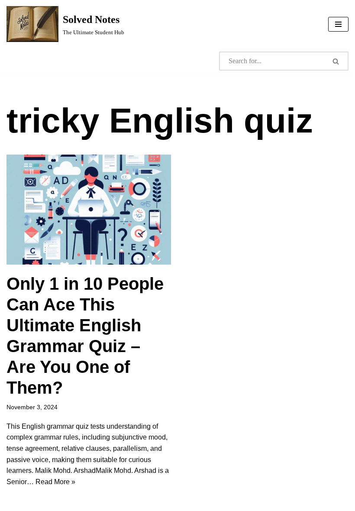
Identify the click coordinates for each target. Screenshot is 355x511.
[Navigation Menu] (338, 24)
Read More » (55, 481)
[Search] (336, 61)
